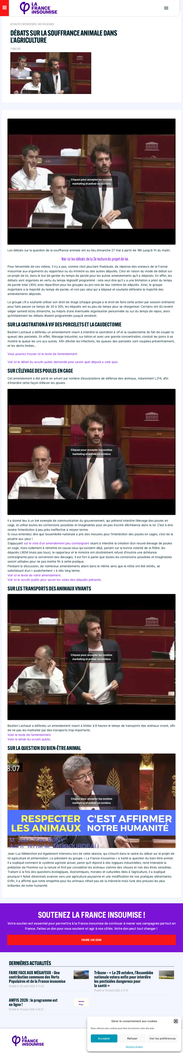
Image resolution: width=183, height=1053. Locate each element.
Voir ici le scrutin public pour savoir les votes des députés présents (54, 580)
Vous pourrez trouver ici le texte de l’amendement (42, 354)
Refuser (132, 1038)
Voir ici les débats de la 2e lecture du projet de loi (94, 259)
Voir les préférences (162, 1038)
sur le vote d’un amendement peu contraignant (56, 543)
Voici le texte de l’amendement (29, 735)
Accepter (104, 1038)
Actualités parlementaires (23, 24)
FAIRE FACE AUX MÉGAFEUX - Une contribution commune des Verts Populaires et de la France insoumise (37, 977)
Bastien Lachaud (46, 24)
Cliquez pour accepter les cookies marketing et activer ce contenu (91, 181)
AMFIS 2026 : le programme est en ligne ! (33, 1002)
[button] (176, 1021)
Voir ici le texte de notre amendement (34, 575)
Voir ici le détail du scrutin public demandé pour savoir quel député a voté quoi (62, 362)
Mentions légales (134, 1046)
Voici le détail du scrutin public (29, 739)
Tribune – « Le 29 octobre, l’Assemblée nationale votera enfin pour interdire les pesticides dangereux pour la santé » (123, 979)
